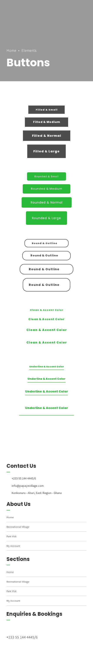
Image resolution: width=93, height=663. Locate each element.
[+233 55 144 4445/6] (24, 627)
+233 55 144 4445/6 (22, 637)
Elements (29, 50)
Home (11, 50)
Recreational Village (17, 526)
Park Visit (11, 536)
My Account (13, 545)
